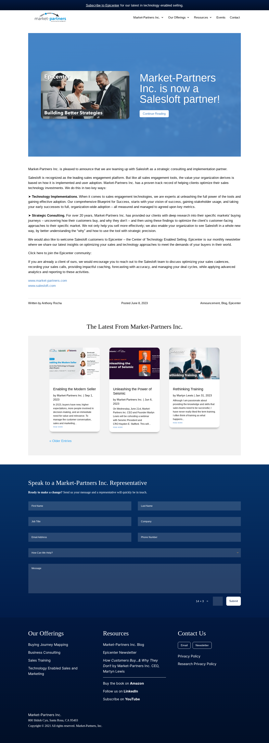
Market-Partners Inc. (70, 395)
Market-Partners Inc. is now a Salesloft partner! (180, 88)
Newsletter (202, 645)
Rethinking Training (188, 389)
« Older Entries (60, 441)
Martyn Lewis (185, 395)
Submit (233, 601)
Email (184, 645)
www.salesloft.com (42, 286)
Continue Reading (154, 113)
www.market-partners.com (47, 280)
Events (220, 17)
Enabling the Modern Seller (74, 389)
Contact (235, 17)
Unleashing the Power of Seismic (132, 391)
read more (58, 426)
